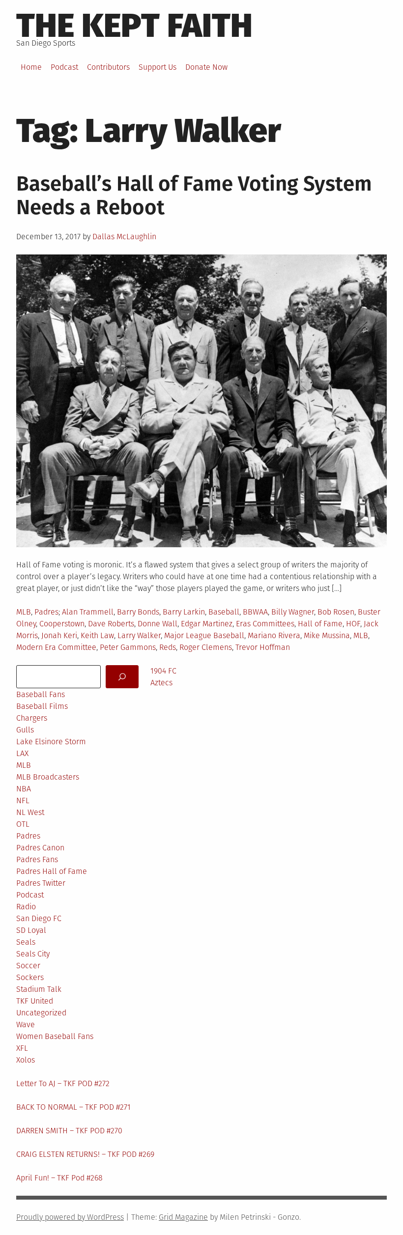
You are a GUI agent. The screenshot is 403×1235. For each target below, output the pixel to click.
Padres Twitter (40, 883)
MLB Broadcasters (47, 777)
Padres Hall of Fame (51, 871)
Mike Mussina (327, 635)
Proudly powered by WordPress (70, 1217)
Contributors (108, 67)
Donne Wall (157, 623)
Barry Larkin (184, 612)
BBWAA (255, 612)
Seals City (33, 953)
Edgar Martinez (206, 623)
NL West (30, 812)
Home (31, 67)
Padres (46, 612)
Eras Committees (265, 623)
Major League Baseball (204, 635)
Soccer (28, 965)
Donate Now (206, 67)
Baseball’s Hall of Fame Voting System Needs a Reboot (194, 195)
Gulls (25, 729)
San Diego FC (38, 918)
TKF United (34, 1001)
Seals (25, 942)
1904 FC (163, 670)
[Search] (122, 676)
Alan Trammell (88, 612)
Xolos (25, 1060)
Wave (25, 1024)
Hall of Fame (320, 623)
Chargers (31, 718)
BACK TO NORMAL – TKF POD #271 (73, 1107)
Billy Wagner (292, 612)
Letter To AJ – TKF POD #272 (63, 1083)
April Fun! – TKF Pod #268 (59, 1177)
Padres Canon (40, 847)
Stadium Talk (38, 989)
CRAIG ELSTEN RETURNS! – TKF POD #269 (85, 1154)
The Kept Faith (134, 25)
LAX (22, 753)
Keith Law (97, 635)
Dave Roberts (111, 623)
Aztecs (161, 682)
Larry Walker (139, 635)
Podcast (64, 67)
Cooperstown (62, 623)
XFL (22, 1048)
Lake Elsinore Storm (51, 741)
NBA (23, 788)
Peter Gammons (128, 647)
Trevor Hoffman (262, 647)
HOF (353, 623)
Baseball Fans (40, 694)
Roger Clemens (205, 647)
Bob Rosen (335, 612)
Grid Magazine (183, 1217)
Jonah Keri (59, 635)
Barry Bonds (138, 612)
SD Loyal (31, 930)
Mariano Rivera (274, 635)
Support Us (157, 67)
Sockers (30, 977)
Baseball (223, 612)
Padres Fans (37, 859)
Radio (26, 906)
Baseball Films (42, 706)
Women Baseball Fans (54, 1036)
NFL (22, 800)
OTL (22, 824)
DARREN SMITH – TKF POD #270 (69, 1130)
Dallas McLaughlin (124, 236)
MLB (23, 612)
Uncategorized (41, 1012)
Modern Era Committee (56, 647)
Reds (167, 647)
